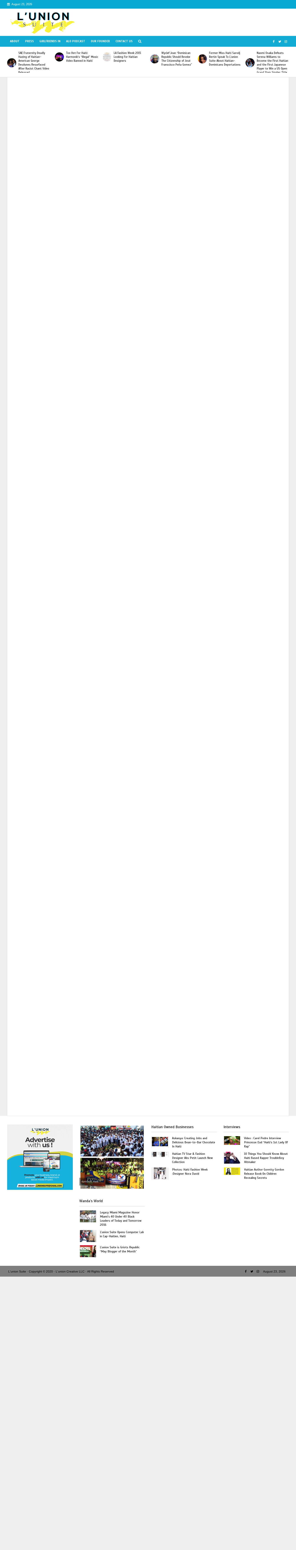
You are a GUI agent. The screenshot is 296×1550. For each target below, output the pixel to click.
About (15, 41)
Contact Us (124, 41)
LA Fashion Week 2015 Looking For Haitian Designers (79, 57)
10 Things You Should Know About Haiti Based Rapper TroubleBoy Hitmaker (266, 1158)
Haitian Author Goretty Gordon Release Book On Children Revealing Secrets (264, 1174)
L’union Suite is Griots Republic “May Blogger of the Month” (120, 1249)
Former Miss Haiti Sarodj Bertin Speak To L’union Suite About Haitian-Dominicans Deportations (177, 58)
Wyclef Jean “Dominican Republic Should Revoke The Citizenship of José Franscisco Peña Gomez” (129, 58)
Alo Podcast (75, 41)
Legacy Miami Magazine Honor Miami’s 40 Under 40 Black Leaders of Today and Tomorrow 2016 (120, 1219)
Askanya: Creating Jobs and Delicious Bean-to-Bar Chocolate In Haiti (193, 1142)
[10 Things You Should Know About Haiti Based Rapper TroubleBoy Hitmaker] (232, 1157)
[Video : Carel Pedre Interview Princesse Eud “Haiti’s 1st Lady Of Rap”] (232, 1140)
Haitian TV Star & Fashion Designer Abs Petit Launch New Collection (192, 1158)
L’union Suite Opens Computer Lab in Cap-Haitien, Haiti (122, 1234)
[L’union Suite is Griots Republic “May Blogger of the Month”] (88, 1251)
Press (29, 41)
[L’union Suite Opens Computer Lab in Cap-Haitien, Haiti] (88, 1235)
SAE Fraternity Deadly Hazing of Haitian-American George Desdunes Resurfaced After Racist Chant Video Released (272, 62)
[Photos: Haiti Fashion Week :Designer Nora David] (160, 1173)
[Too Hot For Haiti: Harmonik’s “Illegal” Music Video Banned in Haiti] (11, 56)
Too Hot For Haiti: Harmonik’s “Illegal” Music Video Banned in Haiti (34, 57)
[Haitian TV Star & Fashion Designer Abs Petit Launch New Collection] (160, 1154)
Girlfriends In (49, 41)
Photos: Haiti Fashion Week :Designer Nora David (190, 1172)
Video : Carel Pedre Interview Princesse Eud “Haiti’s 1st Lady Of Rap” (266, 1142)
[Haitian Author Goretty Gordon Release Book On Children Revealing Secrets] (232, 1171)
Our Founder (100, 41)
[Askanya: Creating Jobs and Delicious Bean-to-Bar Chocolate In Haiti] (160, 1142)
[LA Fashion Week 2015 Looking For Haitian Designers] (59, 56)
